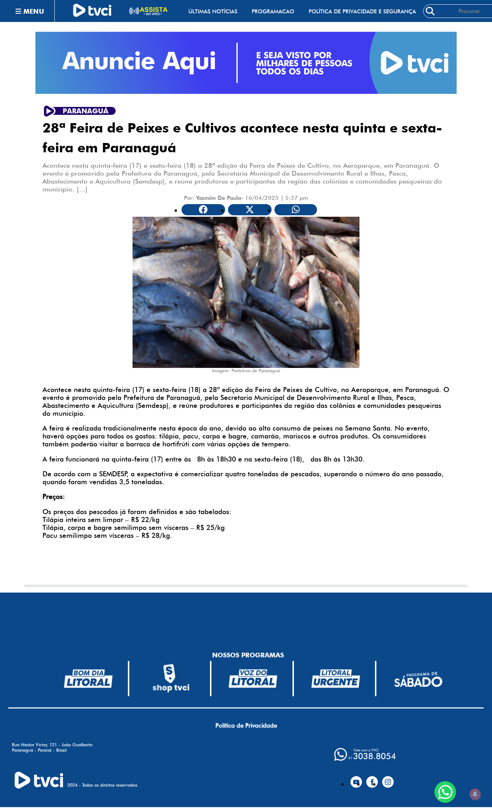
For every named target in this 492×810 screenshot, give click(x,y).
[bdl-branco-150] (88, 678)
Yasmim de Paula (218, 197)
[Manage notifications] (475, 794)
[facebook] (372, 779)
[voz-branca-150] (253, 678)
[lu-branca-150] (335, 678)
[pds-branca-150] (418, 678)
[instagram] (388, 779)
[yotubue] (356, 779)
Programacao (273, 11)
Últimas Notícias (212, 11)
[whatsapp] (365, 754)
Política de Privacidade (246, 725)
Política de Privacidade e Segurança (362, 11)
